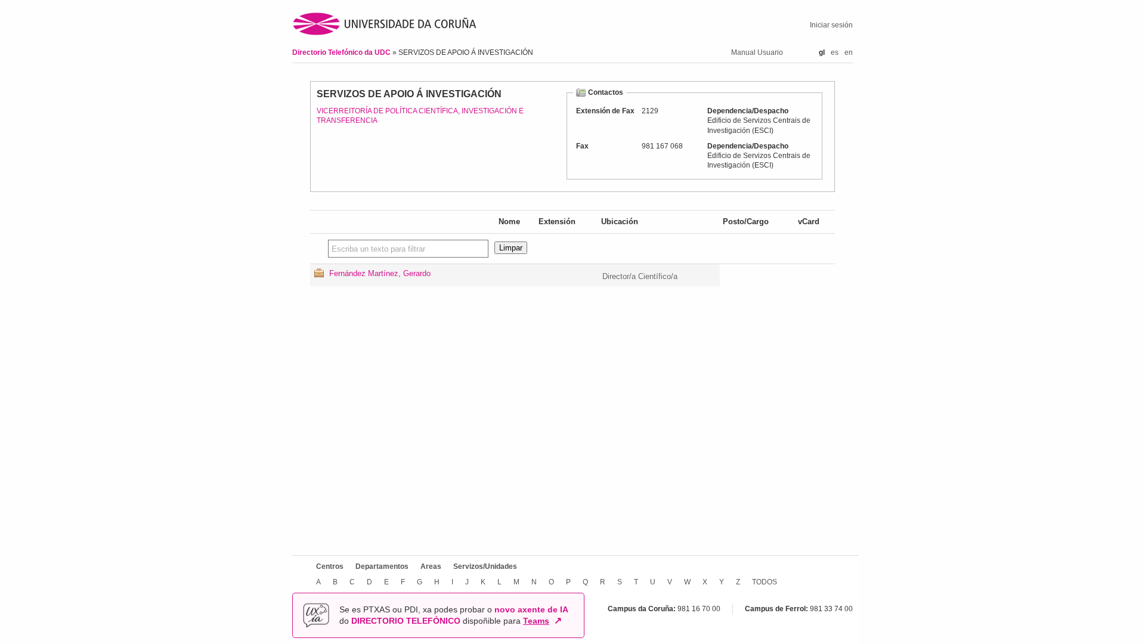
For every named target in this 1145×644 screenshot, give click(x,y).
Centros (330, 566)
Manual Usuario (757, 52)
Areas (430, 566)
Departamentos (382, 566)
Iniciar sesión (831, 25)
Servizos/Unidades (485, 566)
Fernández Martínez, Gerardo (380, 273)
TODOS (764, 582)
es (834, 52)
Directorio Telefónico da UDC (342, 52)
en (848, 52)
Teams (536, 621)
